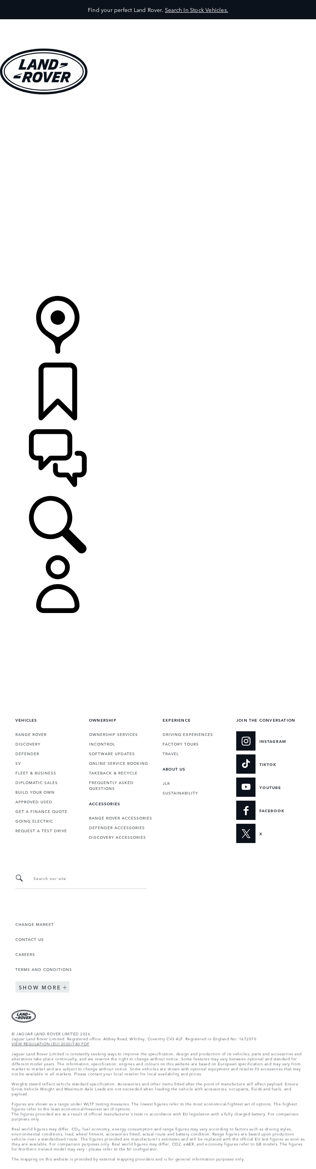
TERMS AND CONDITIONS (43, 969)
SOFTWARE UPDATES (112, 753)
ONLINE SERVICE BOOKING (118, 763)
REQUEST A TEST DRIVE (41, 830)
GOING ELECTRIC (34, 821)
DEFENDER (27, 753)
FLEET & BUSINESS (35, 772)
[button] (158, 23)
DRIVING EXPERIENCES (188, 734)
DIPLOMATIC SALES (36, 782)
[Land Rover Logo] (43, 92)
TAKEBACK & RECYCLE (113, 772)
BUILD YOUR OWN (35, 792)
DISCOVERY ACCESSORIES (117, 837)
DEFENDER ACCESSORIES (117, 827)
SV (18, 763)
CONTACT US (29, 939)
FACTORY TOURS (181, 744)
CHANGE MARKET (34, 924)
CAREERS (25, 954)
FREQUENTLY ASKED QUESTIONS (111, 785)
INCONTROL (102, 744)
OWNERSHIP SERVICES (113, 734)
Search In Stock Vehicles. (196, 9)
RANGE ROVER (31, 734)
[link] (158, 129)
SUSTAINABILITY (180, 792)
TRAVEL (171, 753)
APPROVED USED (33, 801)
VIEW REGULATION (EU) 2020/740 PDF (51, 1043)
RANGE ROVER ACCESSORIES (120, 818)
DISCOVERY (27, 744)
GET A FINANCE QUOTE (41, 811)
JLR (166, 783)
